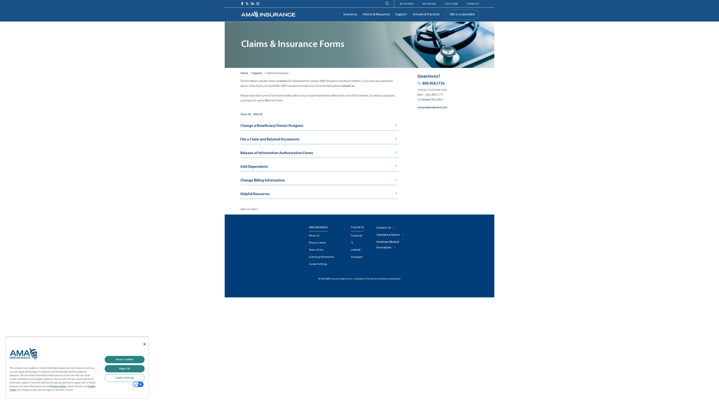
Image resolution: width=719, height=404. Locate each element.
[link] (268, 14)
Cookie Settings (318, 264)
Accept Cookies (125, 359)
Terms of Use (316, 250)
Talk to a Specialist (462, 14)
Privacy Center (317, 242)
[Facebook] (242, 3)
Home (244, 73)
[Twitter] (247, 3)
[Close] (144, 344)
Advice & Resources (376, 14)
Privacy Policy (58, 386)
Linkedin (356, 250)
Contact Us (473, 4)
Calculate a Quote (388, 234)
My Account (406, 4)
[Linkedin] (252, 3)
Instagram (357, 257)
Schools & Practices (426, 14)
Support (401, 14)
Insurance (350, 14)
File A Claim (451, 4)
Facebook (356, 235)
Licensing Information (321, 257)
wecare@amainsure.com (432, 107)
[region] (77, 367)
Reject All (124, 369)
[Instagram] (257, 3)
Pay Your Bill (429, 4)
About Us (314, 235)
